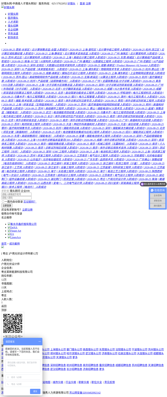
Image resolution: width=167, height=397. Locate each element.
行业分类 (71, 382)
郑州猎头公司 (58, 353)
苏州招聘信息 (139, 365)
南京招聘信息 (91, 365)
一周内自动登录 (14, 201)
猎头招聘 (13, 25)
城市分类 (58, 382)
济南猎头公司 (109, 353)
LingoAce (15, 237)
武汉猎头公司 (93, 353)
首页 (4, 243)
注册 (88, 3)
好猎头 (71, 3)
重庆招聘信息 (107, 365)
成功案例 (14, 243)
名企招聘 (13, 29)
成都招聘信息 (123, 365)
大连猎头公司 (145, 353)
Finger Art (15, 230)
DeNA (13, 227)
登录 (82, 3)
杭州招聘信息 (74, 365)
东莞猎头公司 (107, 349)
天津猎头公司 (64, 357)
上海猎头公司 (58, 349)
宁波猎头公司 (139, 349)
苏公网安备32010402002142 (85, 392)
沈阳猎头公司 (123, 349)
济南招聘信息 (91, 369)
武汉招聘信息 (58, 369)
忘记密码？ (30, 201)
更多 (75, 357)
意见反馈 (109, 382)
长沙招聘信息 (74, 369)
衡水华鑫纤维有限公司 (23, 224)
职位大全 (96, 382)
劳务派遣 (13, 33)
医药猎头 (13, 18)
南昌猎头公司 (91, 349)
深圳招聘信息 (58, 365)
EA (12, 234)
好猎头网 (13, 14)
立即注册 (27, 209)
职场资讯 (13, 37)
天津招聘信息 (156, 365)
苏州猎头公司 (156, 349)
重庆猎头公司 (47, 357)
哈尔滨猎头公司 (76, 353)
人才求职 (13, 21)
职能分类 (84, 382)
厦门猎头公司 (74, 349)
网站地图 (45, 382)
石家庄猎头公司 (127, 353)
